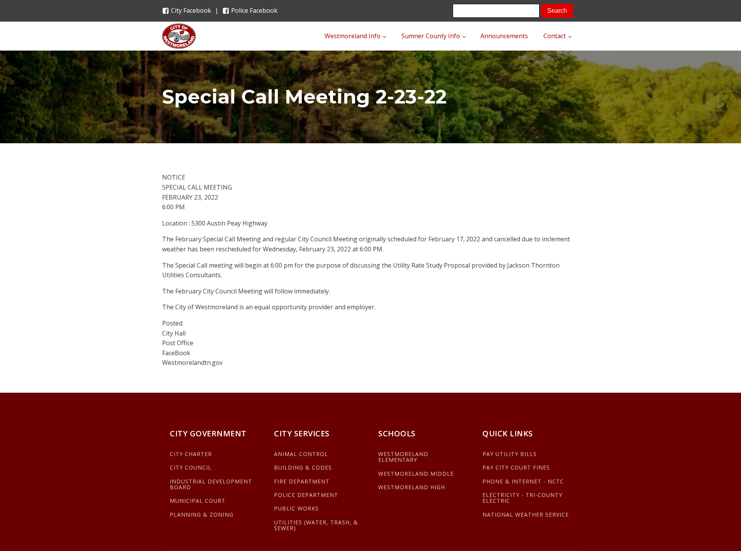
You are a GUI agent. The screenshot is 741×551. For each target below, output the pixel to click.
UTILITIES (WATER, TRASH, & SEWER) (316, 525)
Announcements (504, 36)
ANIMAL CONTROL (301, 454)
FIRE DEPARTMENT (302, 481)
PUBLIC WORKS (296, 508)
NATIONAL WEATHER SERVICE (525, 514)
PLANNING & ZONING (201, 514)
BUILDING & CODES (303, 467)
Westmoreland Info (353, 36)
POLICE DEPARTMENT (306, 495)
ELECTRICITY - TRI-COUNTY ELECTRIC (522, 498)
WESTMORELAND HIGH (411, 487)
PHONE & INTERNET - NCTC (523, 481)
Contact (554, 36)
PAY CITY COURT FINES (516, 467)
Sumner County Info (430, 36)
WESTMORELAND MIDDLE (416, 473)
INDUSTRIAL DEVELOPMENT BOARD (211, 484)
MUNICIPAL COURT (197, 501)
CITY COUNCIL (190, 467)
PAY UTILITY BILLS (509, 454)
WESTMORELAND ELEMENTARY (403, 457)
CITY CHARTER (191, 454)
